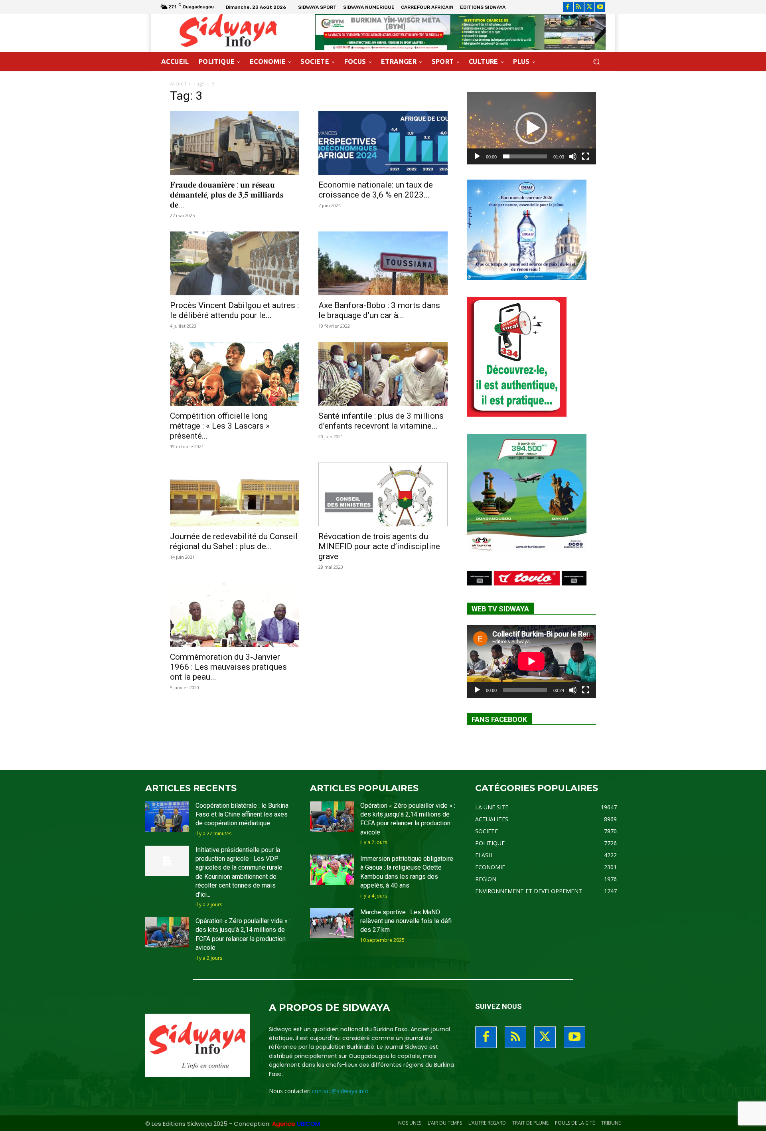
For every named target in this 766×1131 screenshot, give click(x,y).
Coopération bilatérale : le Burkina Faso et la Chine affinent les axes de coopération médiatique (241, 814)
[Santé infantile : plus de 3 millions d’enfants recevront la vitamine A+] (383, 374)
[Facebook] (568, 7)
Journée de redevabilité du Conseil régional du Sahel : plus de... (234, 541)
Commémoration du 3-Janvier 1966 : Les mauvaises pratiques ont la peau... (228, 667)
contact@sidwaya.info (340, 1091)
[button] (596, 61)
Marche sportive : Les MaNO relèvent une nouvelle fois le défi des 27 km (406, 921)
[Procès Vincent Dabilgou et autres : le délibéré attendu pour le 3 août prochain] (234, 263)
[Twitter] (589, 7)
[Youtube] (600, 7)
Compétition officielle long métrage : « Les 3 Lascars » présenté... (220, 426)
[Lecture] (477, 156)
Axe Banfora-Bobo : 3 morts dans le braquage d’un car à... (379, 310)
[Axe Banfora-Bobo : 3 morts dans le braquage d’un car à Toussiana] (383, 263)
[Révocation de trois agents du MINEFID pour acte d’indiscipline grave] (383, 494)
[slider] (525, 156)
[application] (531, 128)
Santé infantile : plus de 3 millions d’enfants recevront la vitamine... (381, 421)
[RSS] (578, 7)
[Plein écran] (586, 156)
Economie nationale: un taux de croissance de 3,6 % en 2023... (375, 190)
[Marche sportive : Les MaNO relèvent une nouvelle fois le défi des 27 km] (332, 923)
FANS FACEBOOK (499, 719)
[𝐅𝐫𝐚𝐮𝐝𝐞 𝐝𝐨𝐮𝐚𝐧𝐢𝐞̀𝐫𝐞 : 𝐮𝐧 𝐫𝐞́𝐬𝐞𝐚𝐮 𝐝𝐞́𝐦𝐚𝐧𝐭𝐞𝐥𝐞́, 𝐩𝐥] (234, 143)
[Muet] (573, 156)
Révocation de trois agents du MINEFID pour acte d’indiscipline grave (379, 546)
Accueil (178, 83)
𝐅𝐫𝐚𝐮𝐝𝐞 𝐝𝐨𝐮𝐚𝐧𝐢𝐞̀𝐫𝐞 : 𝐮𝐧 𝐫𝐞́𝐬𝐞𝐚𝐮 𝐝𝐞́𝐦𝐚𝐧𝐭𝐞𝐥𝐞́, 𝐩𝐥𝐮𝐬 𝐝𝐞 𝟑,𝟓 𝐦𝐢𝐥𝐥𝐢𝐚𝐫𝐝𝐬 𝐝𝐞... (226, 195)
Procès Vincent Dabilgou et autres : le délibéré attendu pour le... (234, 310)
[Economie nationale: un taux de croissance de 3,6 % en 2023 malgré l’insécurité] (383, 143)
